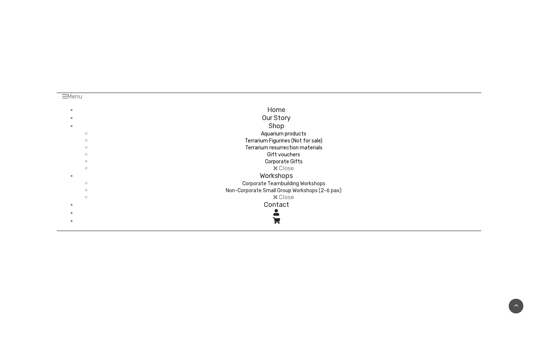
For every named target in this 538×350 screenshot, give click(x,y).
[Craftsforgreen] (269, 39)
